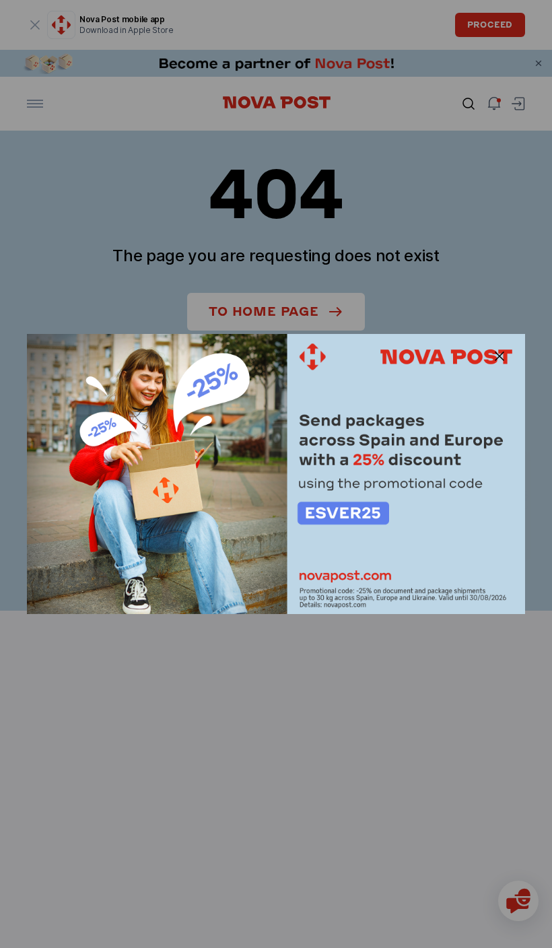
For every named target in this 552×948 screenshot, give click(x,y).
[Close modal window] (499, 356)
